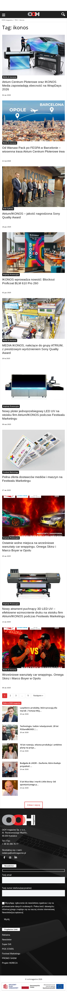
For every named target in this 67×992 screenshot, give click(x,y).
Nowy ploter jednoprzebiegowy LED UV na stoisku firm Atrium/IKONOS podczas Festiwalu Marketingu (33, 414)
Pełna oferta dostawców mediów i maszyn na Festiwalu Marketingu (32, 478)
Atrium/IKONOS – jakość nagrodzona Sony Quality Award (31, 215)
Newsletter (7, 912)
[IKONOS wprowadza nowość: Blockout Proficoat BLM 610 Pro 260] (33, 252)
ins (8, 855)
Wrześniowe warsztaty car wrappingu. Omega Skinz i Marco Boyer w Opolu (33, 676)
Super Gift (6, 944)
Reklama (6, 935)
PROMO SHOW (9, 958)
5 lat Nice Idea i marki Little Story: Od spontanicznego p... (38, 783)
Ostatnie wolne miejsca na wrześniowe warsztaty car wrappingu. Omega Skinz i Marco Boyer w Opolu (29, 546)
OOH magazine (7, 20)
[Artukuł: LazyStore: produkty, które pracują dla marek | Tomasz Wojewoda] (10, 721)
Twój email (7, 875)
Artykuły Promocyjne (11, 274)
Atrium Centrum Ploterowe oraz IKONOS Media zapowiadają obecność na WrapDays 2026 (31, 85)
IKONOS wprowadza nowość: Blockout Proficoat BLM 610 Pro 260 (28, 281)
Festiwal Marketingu (10, 472)
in (13, 855)
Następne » (38, 696)
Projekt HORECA (10, 963)
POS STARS (8, 949)
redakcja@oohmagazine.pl (14, 853)
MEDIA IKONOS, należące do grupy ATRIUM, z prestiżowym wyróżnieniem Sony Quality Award (32, 349)
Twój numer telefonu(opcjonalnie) (16, 888)
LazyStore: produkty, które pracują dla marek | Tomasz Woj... (38, 709)
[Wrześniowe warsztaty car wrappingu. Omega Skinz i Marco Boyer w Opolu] (33, 647)
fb (2, 855)
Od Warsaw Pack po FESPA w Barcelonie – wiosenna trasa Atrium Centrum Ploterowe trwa (33, 149)
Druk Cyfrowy (8, 208)
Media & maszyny (9, 77)
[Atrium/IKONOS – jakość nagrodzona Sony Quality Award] (33, 186)
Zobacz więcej (33, 805)
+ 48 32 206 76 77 (10, 844)
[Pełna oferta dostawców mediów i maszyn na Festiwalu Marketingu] (33, 450)
